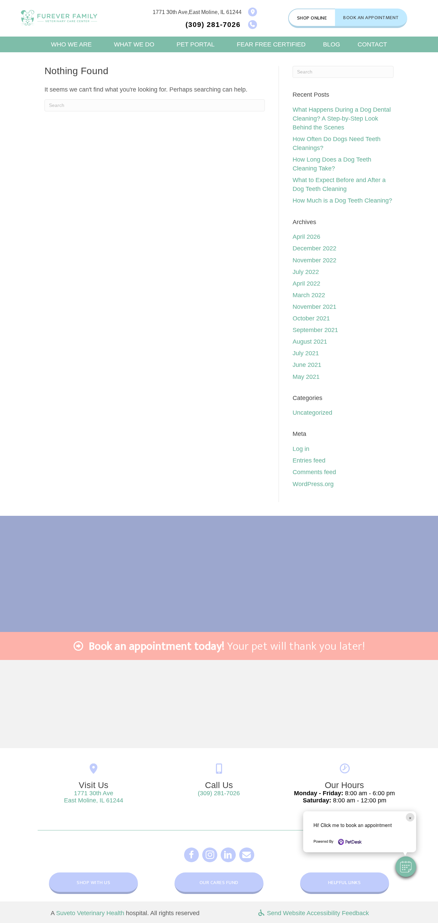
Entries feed (309, 460)
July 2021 (306, 353)
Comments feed (314, 472)
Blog (331, 44)
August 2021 (310, 341)
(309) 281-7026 (219, 793)
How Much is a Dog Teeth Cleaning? (342, 200)
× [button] (410, 817)
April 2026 (306, 236)
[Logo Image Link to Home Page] (59, 17)
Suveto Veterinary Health (90, 913)
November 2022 (314, 260)
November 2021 (314, 306)
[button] (406, 866)
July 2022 (306, 271)
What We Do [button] (134, 44)
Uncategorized (312, 412)
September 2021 (315, 330)
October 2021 (311, 318)
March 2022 (309, 295)
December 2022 (314, 248)
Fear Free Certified (271, 44)
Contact (372, 44)
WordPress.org (313, 484)
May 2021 (306, 376)
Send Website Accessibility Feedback (317, 913)
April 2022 (306, 283)
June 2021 (307, 364)
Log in (301, 448)
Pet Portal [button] (196, 44)
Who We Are (71, 44)
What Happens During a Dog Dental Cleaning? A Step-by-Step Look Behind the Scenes (342, 118)
